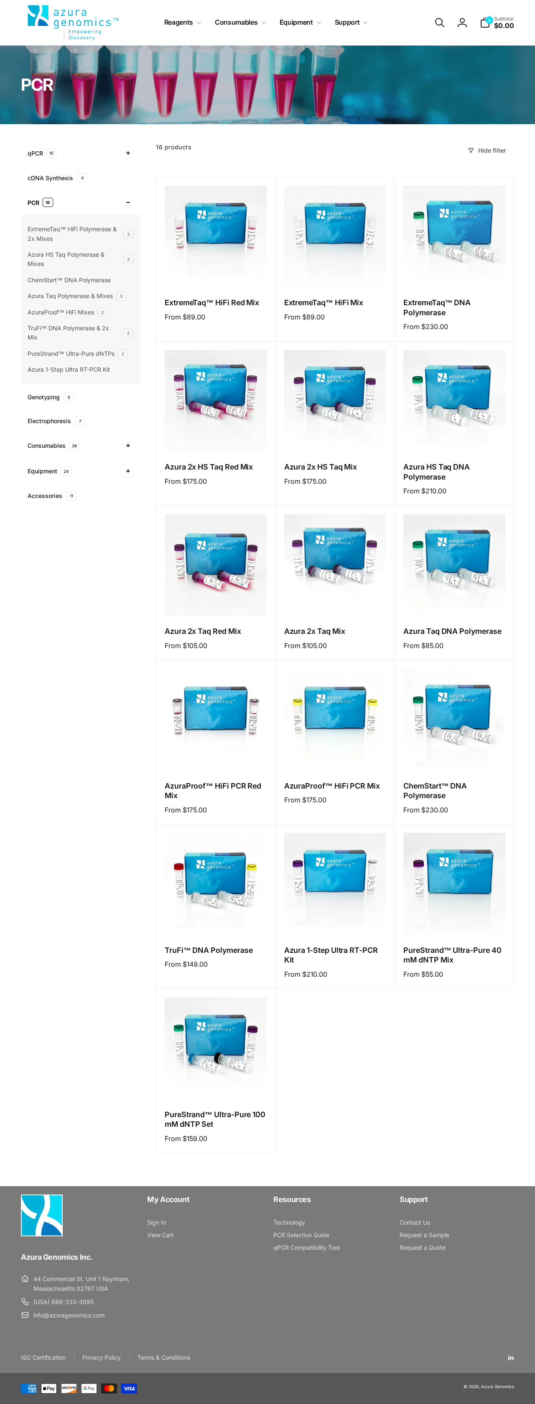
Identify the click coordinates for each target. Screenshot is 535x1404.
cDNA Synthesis (56, 177)
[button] (181, 22)
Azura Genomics (497, 1386)
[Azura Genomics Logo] (42, 1234)
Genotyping (49, 396)
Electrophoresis (55, 420)
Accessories (50, 495)
